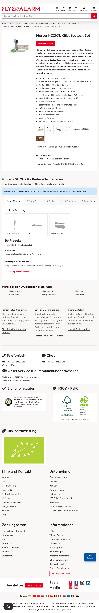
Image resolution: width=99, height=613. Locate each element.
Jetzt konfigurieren (45, 44)
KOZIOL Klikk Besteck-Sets (73, 164)
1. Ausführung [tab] (13, 201)
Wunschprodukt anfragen (18, 271)
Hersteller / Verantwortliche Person (52, 158)
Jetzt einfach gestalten (79, 329)
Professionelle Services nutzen (49, 335)
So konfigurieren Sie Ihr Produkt (17, 184)
